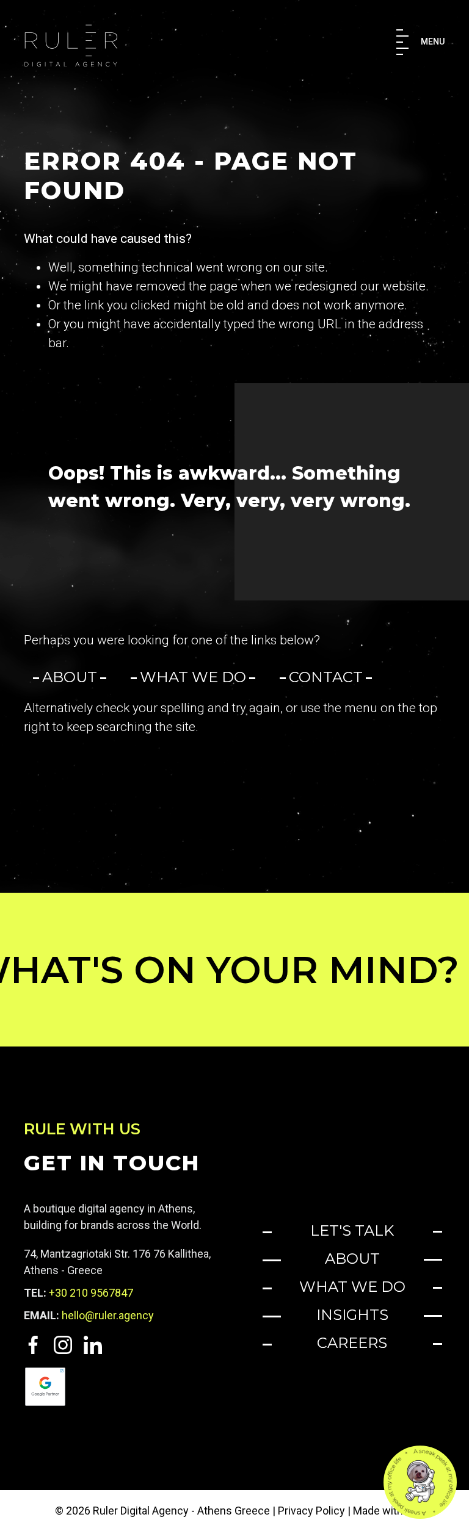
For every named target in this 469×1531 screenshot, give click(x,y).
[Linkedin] (88, 1344)
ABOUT (352, 1258)
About (69, 677)
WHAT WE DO (352, 1286)
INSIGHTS (352, 1315)
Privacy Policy (311, 1510)
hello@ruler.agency (108, 1315)
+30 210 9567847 (91, 1292)
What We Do (193, 677)
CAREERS (352, 1343)
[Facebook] (34, 1344)
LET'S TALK (352, 1230)
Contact (326, 677)
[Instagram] (60, 1344)
